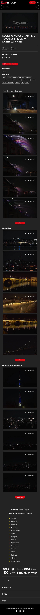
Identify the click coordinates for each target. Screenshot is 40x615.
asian (27, 82)
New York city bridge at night (15, 351)
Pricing (33, 2)
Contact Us (6, 587)
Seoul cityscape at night (13, 425)
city (9, 77)
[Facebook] (16, 611)
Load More (20, 223)
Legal (4, 601)
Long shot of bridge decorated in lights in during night (17, 288)
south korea (10, 82)
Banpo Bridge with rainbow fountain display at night (17, 151)
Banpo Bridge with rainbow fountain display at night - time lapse (17, 130)
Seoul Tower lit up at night (14, 383)
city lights (14, 77)
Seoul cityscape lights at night (15, 467)
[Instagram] (20, 611)
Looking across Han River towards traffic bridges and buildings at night (17, 246)
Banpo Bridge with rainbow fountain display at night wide (17, 193)
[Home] (8, 2)
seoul (4, 82)
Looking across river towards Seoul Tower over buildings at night (17, 267)
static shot (28, 77)
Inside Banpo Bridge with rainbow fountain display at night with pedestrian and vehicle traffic (17, 109)
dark (4, 77)
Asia (22, 82)
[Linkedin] (23, 611)
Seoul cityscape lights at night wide (17, 446)
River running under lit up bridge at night (17, 309)
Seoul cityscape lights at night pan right (17, 488)
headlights (21, 77)
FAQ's (4, 594)
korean (17, 82)
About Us (6, 581)
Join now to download (10, 64)
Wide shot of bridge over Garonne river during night (17, 330)
